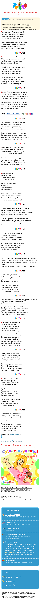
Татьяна (14, 562)
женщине (15, 516)
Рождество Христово (28, 544)
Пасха (28, 546)
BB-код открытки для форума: (11, 496)
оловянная (16, 536)
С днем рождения (12, 515)
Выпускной (21, 552)
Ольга (30, 562)
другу (28, 516)
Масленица (15, 554)
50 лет (11, 524)
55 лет (17, 524)
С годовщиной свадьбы (15, 534)
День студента (17, 550)
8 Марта (16, 544)
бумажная (8, 538)
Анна (19, 562)
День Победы (28, 550)
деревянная (25, 536)
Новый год (9, 544)
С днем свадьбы (12, 528)
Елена (24, 562)
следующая (14, 434)
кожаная (16, 538)
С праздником (11, 542)
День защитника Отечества (15, 546)
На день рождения (13, 577)
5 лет (7, 524)
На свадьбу (10, 585)
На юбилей (10, 581)
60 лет (22, 524)
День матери (24, 548)
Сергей (7, 562)
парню (33, 516)
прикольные (9, 530)
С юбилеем (10, 522)
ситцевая (8, 536)
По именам (10, 560)
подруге (23, 516)
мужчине (8, 516)
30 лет (27, 524)
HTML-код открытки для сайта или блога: (15, 487)
